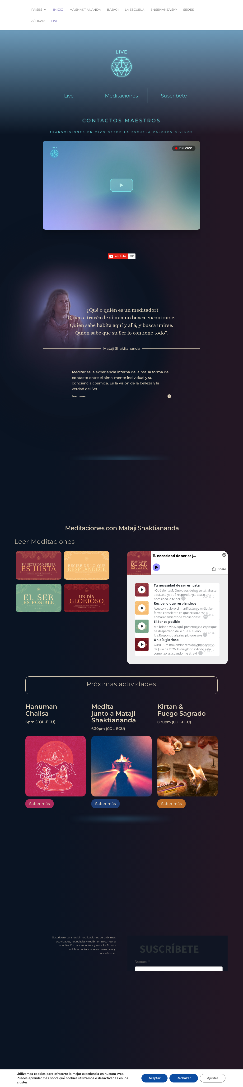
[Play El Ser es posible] (142, 626)
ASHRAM (38, 21)
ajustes (22, 1082)
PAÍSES (36, 9)
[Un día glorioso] (86, 611)
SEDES (188, 9)
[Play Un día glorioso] (142, 644)
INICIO (58, 9)
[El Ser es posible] (38, 611)
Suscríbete (174, 96)
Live (69, 96)
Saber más (39, 803)
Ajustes (212, 1078)
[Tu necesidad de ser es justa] (38, 578)
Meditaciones (121, 96)
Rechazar (184, 1078)
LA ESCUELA (134, 9)
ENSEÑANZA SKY (163, 9)
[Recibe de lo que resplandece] (86, 578)
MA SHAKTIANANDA (85, 9)
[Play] (141, 589)
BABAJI (113, 9)
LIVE (54, 21)
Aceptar (154, 1078)
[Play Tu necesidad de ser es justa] (142, 590)
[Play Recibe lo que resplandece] (142, 608)
